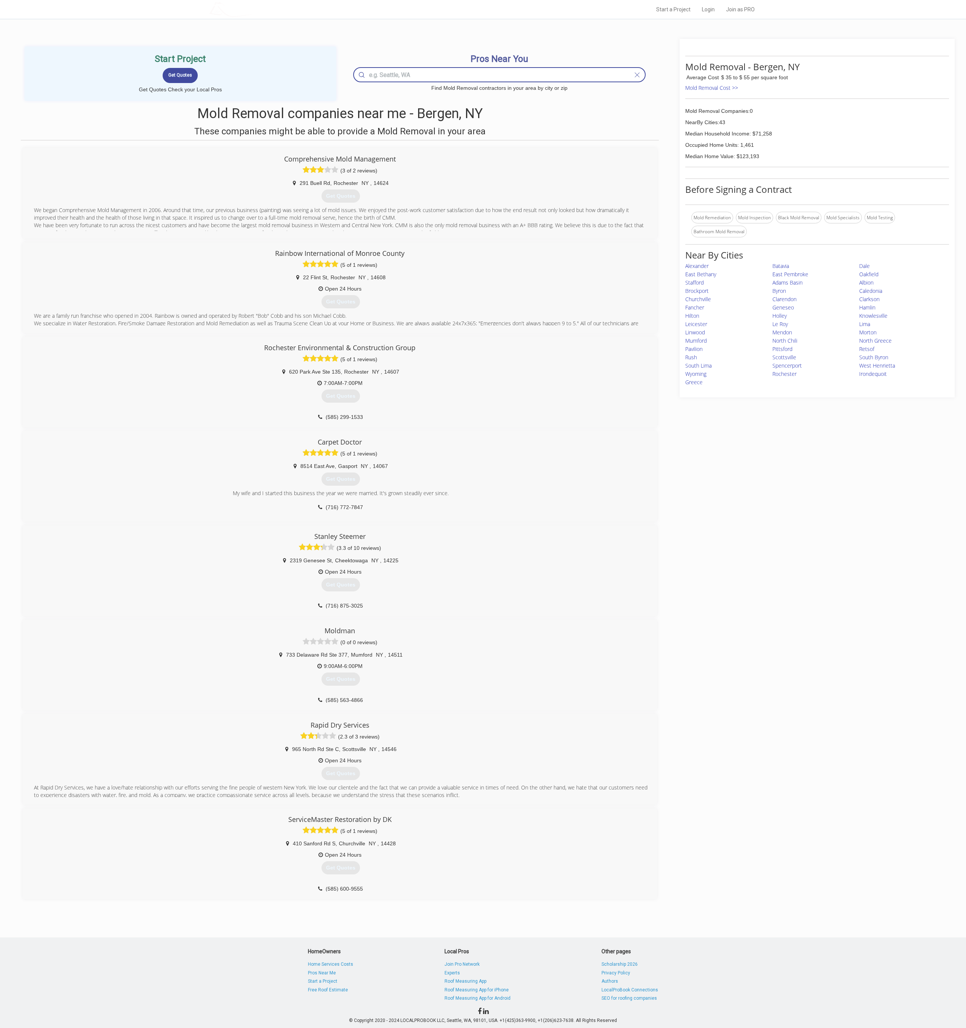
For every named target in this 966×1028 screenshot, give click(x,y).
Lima (864, 324)
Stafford (694, 282)
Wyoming (695, 373)
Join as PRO (740, 9)
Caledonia (870, 290)
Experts (452, 973)
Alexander (697, 265)
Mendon (782, 332)
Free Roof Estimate (328, 990)
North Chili (784, 340)
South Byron (873, 357)
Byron (779, 290)
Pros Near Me (322, 973)
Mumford (696, 340)
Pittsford (782, 348)
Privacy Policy (615, 973)
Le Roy (780, 324)
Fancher (694, 307)
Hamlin (867, 307)
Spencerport (787, 365)
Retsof (866, 348)
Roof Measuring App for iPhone (477, 990)
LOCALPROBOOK (253, 9)
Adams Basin (787, 282)
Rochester (784, 373)
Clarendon (784, 299)
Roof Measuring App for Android (478, 998)
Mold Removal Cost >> (711, 87)
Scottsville (784, 357)
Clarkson (869, 299)
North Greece (875, 340)
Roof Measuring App (465, 981)
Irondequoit (873, 373)
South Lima (698, 365)
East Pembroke (790, 274)
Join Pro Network (462, 964)
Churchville (698, 299)
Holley (779, 315)
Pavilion (694, 348)
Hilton (692, 315)
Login (708, 9)
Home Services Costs (330, 964)
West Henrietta (877, 365)
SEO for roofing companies (629, 998)
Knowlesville (873, 315)
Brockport (697, 290)
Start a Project (673, 9)
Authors (609, 981)
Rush (691, 357)
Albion (866, 282)
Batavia (780, 265)
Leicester (696, 324)
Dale (864, 265)
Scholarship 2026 (619, 964)
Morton (868, 332)
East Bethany (700, 274)
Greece (694, 382)
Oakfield (868, 274)
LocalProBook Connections (629, 990)
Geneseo (783, 307)
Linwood (695, 332)
